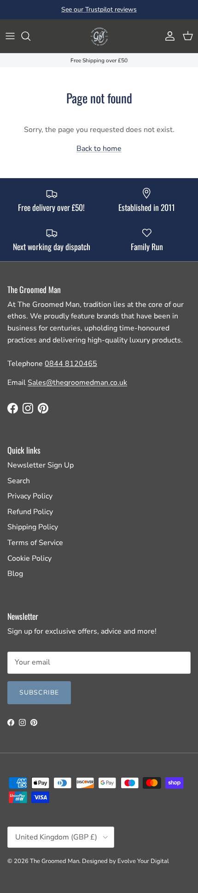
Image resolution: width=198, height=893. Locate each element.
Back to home (99, 149)
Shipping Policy (32, 527)
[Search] (30, 36)
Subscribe (39, 692)
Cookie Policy (29, 558)
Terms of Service (35, 543)
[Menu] (10, 36)
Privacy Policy (29, 496)
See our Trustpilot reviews (99, 9)
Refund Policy (30, 512)
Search (18, 481)
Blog (15, 574)
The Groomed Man (54, 861)
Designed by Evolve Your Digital (125, 861)
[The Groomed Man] (99, 36)
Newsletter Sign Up (40, 465)
